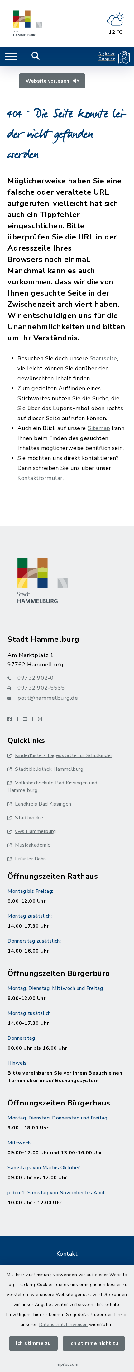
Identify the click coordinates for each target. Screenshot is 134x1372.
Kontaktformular (40, 478)
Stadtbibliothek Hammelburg (49, 769)
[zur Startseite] (27, 23)
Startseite (103, 358)
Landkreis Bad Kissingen (43, 804)
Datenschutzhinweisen (63, 1324)
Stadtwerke (29, 817)
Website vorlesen (48, 81)
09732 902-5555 (41, 688)
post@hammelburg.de (47, 698)
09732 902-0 (35, 678)
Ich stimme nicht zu (93, 1343)
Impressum (67, 1364)
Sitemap (99, 428)
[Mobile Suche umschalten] (36, 56)
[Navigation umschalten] (11, 56)
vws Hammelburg (35, 831)
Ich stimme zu (33, 1343)
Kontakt (67, 1253)
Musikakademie (33, 845)
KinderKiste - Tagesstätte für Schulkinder (63, 755)
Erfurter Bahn (30, 858)
